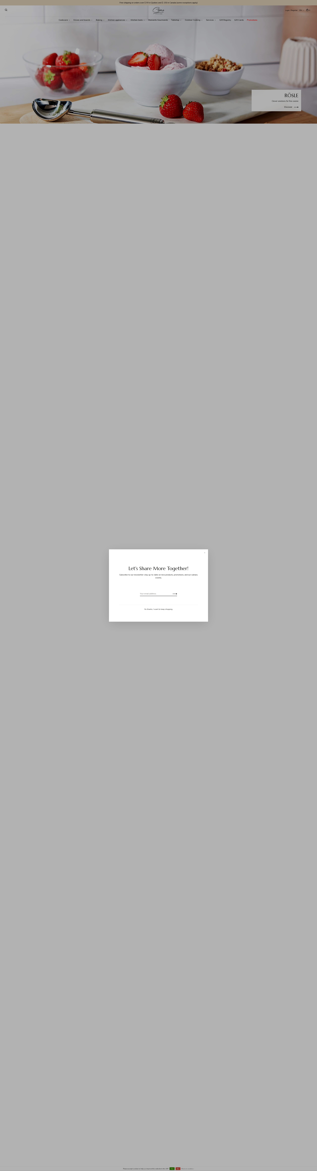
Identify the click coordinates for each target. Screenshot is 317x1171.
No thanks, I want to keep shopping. (158, 609)
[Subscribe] (174, 593)
